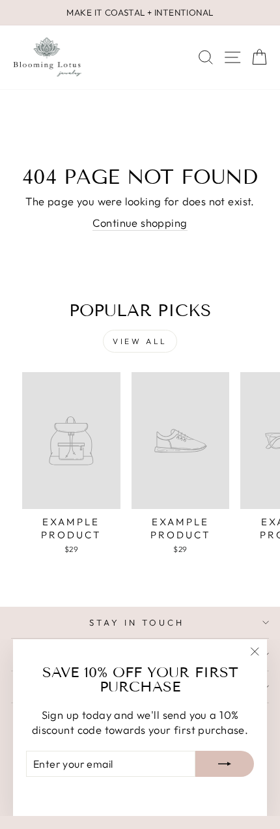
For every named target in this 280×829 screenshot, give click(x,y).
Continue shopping (139, 222)
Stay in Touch (136, 622)
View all (140, 341)
